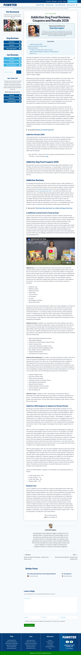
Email (45, 617)
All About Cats (50, 5)
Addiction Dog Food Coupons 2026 (37, 46)
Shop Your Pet (71, 5)
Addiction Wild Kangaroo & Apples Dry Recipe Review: (44, 51)
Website (63, 617)
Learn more (66, 8)
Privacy (64, 1)
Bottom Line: (33, 53)
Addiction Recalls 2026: (36, 44)
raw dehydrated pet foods (44, 191)
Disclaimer (54, 1)
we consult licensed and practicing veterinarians (58, 34)
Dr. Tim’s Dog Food (66, 573)
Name (27, 617)
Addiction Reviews (33, 48)
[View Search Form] (76, 5)
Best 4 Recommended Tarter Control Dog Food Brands (41, 573)
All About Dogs (40, 5)
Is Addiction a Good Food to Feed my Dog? (41, 50)
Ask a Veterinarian (60, 5)
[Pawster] (10, 5)
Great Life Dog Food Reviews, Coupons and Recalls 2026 (36, 557)
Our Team (60, 1)
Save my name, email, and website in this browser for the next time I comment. (45, 621)
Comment (28, 598)
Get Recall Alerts (72, 1)
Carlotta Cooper (34, 576)
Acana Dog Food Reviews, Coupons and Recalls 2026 (66, 557)
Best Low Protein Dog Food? (46, 130)
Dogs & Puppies (52, 13)
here (47, 156)
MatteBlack (70, 648)
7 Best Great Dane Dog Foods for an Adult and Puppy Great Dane (53, 208)
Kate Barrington (57, 28)
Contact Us (48, 1)
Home (46, 13)
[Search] (18, 72)
